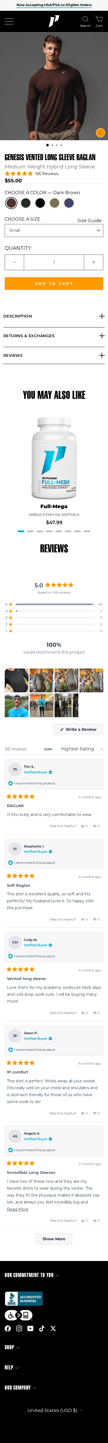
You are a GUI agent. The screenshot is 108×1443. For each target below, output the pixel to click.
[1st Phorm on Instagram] (19, 1328)
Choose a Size (53, 219)
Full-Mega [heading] (54, 506)
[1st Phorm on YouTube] (30, 1328)
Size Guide (90, 220)
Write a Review (84, 731)
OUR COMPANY (18, 1388)
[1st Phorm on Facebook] (8, 1328)
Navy (68, 203)
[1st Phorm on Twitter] (53, 1328)
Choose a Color (42, 193)
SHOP (9, 1347)
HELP (9, 1367)
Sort (48, 749)
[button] (47, 145)
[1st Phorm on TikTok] (42, 1328)
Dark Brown (11, 203)
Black (40, 203)
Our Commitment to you (29, 1275)
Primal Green (25, 203)
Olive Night (54, 203)
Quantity (18, 248)
